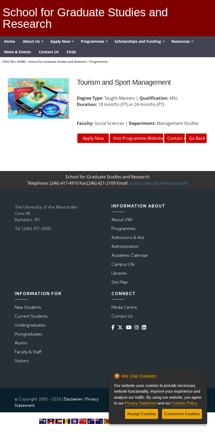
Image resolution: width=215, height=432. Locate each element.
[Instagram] (138, 327)
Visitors (22, 360)
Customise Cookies (182, 414)
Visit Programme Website (138, 138)
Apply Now (93, 138)
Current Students (31, 316)
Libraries (119, 273)
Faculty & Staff (28, 351)
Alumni (21, 342)
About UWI (121, 219)
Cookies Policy (184, 403)
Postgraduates (28, 334)
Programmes (98, 61)
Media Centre (124, 307)
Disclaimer (73, 399)
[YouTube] (129, 327)
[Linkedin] (145, 327)
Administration (125, 246)
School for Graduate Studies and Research (57, 61)
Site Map (119, 282)
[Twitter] (121, 327)
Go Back (197, 138)
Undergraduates (30, 325)
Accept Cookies (141, 414)
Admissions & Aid (127, 237)
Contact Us (176, 138)
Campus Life (123, 264)
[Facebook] (114, 327)
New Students (28, 307)
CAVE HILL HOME (13, 61)
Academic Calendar (129, 255)
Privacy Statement (141, 403)
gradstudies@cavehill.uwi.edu (159, 183)
